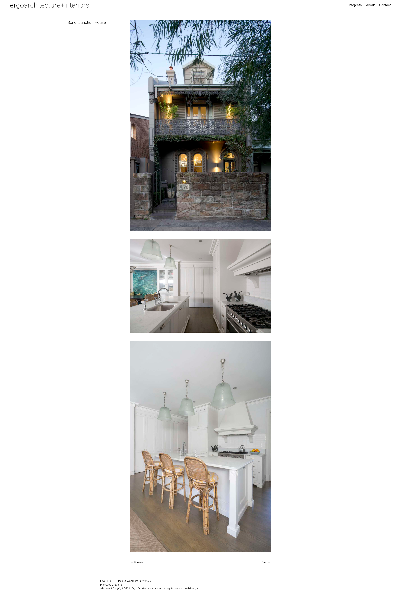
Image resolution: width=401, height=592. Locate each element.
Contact (385, 5)
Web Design (191, 588)
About (370, 5)
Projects (355, 5)
